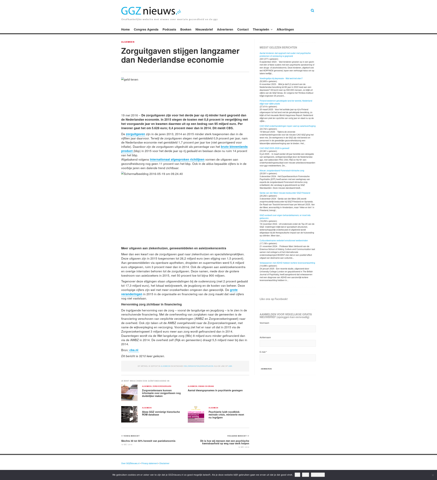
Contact (243, 29)
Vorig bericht (132, 436)
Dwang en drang (206, 386)
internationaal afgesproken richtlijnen (177, 159)
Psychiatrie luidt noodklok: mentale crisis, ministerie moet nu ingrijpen (226, 414)
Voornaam (264, 322)
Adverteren (225, 29)
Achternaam (265, 337)
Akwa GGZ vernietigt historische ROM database (161, 413)
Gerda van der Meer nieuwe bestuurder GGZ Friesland (285, 192)
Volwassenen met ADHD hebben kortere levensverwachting (287, 262)
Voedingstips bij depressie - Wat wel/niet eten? (281, 78)
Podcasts (169, 29)
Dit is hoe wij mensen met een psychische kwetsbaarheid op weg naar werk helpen (224, 442)
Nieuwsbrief (204, 29)
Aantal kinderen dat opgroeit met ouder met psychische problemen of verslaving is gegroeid (285, 54)
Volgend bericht (237, 436)
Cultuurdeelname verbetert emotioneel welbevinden (284, 240)
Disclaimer (164, 463)
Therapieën (261, 29)
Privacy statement (149, 463)
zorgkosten (194, 366)
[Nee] (432, 475)
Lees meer (317, 474)
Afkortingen (285, 29)
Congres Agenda (146, 29)
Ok (297, 474)
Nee (305, 474)
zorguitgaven (135, 134)
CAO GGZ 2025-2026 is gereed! (274, 148)
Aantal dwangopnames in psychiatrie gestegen (215, 390)
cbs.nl (134, 350)
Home (125, 29)
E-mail (263, 351)
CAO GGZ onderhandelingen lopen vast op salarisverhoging (288, 125)
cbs (185, 366)
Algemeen (128, 42)
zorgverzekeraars (162, 386)
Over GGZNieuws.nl (130, 463)
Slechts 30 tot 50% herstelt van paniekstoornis (148, 440)
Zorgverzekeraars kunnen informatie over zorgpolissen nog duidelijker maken (161, 393)
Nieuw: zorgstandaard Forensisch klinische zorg (282, 170)
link (230, 366)
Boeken (185, 29)
